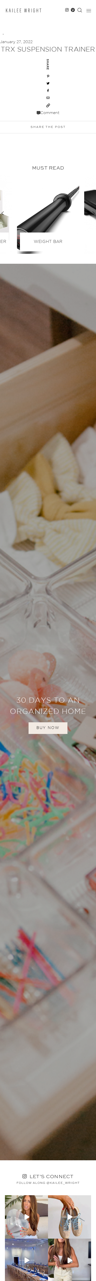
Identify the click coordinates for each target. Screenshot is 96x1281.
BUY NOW (48, 727)
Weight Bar (48, 242)
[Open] (26, 1217)
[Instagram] (44, 1234)
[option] (48, 213)
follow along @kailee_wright (48, 1183)
